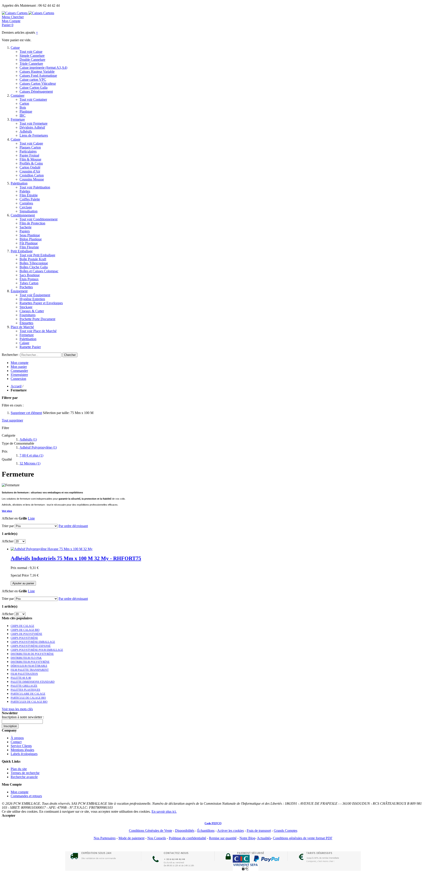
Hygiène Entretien (32, 299)
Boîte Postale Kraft (33, 259)
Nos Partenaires (105, 838)
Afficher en (10, 518)
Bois (23, 107)
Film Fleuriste (29, 247)
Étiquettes (26, 323)
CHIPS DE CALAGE (22, 626)
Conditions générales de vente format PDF (302, 838)
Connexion (18, 379)
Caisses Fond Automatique (38, 75)
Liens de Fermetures (34, 135)
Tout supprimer (12, 420)
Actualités (264, 838)
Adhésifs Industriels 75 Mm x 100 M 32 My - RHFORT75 (76, 558)
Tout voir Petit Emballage (37, 255)
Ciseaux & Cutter (32, 311)
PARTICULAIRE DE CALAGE (28, 693)
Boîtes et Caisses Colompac (39, 271)
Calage (15, 139)
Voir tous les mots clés (17, 709)
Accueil (16, 386)
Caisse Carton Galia (33, 87)
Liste (31, 518)
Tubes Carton (29, 283)
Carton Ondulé (30, 167)
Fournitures (28, 315)
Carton (24, 103)
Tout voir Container (33, 99)
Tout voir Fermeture (33, 123)
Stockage (26, 307)
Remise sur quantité (223, 838)
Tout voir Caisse (31, 51)
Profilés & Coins (31, 163)
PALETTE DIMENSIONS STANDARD (33, 681)
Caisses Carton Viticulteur (38, 83)
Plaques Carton (30, 147)
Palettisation (19, 183)
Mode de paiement (131, 838)
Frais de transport (259, 830)
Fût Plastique (29, 243)
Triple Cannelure (31, 63)
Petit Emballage (22, 251)
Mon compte (19, 363)
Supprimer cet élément (26, 413)
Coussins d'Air (30, 171)
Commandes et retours (26, 796)
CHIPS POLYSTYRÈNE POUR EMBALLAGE (37, 649)
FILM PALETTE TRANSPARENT (30, 669)
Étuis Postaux (29, 279)
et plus (31, 455)
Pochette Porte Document (37, 319)
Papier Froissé (29, 155)
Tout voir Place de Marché (38, 331)
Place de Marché (22, 327)
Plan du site (19, 769)
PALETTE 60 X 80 (21, 677)
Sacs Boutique (30, 275)
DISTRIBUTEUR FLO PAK (26, 657)
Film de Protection (32, 223)
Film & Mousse (30, 159)
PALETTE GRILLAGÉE (24, 685)
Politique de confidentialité (187, 838)
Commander (19, 371)
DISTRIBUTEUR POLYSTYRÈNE (30, 661)
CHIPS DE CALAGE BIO (25, 630)
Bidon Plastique (31, 239)
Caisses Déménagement (36, 91)
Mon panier (19, 367)
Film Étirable (29, 195)
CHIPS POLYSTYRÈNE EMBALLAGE (33, 642)
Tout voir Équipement (35, 295)
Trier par (8, 526)
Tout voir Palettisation (35, 187)
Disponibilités (184, 830)
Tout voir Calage (31, 143)
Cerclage (26, 207)
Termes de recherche (25, 773)
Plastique (26, 111)
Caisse (15, 47)
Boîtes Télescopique (34, 263)
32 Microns (30, 463)
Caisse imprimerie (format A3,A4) (43, 67)
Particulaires (28, 151)
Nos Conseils (156, 838)
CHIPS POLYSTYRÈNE (24, 638)
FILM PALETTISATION (24, 673)
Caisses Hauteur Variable (37, 71)
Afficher (8, 541)
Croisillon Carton (32, 175)
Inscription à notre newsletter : (23, 717)
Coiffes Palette (30, 199)
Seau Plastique (30, 235)
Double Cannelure (32, 59)
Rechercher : (11, 355)
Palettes (25, 191)
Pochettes (26, 287)
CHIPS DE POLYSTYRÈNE (26, 634)
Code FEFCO (213, 823)
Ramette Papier (30, 347)
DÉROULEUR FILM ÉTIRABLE (29, 665)
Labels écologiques (24, 754)
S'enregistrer (19, 375)
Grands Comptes (285, 830)
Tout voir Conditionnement (38, 219)
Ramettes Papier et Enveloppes (41, 303)
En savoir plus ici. (164, 811)
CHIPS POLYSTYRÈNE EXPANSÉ (31, 646)
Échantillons (206, 830)
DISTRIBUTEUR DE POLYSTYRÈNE (32, 653)
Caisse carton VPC (33, 79)
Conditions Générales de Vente (150, 830)
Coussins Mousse (32, 179)
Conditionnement (23, 215)
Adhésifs (26, 131)
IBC (23, 115)
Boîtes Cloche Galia (34, 267)
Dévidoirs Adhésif (32, 127)
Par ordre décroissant (73, 526)
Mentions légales (22, 750)
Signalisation (28, 211)
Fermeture (18, 119)
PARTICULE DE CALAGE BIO (28, 697)
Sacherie (26, 227)
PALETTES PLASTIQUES (25, 689)
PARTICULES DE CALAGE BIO (29, 701)
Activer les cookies (230, 830)
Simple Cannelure (32, 55)
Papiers (25, 231)
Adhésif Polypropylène (38, 447)
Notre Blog (247, 838)
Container (17, 95)
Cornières (26, 203)
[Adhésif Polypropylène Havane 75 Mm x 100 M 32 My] (52, 549)
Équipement (19, 291)
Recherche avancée (24, 777)
